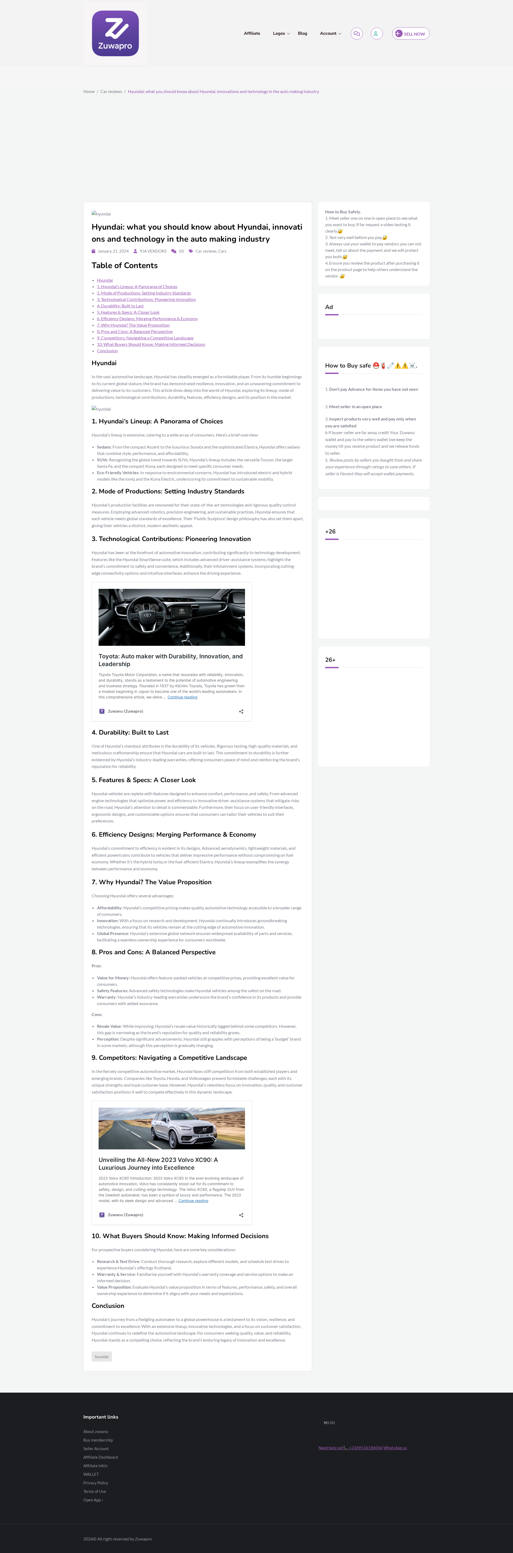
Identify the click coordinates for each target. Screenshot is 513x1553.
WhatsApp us (395, 1447)
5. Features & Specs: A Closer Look (128, 312)
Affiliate (252, 33)
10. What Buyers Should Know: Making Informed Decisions (151, 344)
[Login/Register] (377, 34)
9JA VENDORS (153, 251)
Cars (222, 251)
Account (328, 33)
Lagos (279, 33)
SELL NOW (414, 33)
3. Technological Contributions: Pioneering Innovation (146, 299)
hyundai (102, 1356)
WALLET (91, 1474)
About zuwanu (95, 1431)
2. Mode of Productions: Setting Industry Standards (144, 292)
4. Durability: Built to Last (120, 305)
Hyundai (105, 280)
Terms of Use (94, 1491)
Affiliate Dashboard (100, 1457)
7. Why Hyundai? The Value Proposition (133, 324)
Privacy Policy (95, 1482)
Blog (302, 33)
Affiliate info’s (95, 1465)
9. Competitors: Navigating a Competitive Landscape (145, 337)
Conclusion (107, 350)
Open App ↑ (93, 1499)
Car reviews (111, 91)
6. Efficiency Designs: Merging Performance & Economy (147, 318)
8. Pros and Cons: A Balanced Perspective (135, 331)
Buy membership (98, 1440)
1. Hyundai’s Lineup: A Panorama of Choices (137, 286)
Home (89, 91)
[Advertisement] (256, 140)
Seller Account (96, 1448)
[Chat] (357, 34)
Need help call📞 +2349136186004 (350, 1447)
